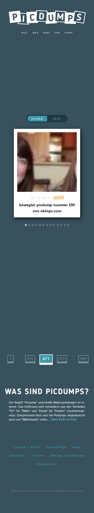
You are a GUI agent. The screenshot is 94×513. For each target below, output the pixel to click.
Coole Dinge (56, 447)
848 (83, 358)
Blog (76, 447)
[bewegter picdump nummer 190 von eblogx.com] (47, 173)
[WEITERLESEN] (64, 419)
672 (62, 358)
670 (30, 358)
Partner (38, 455)
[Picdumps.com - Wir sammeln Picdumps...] (47, 16)
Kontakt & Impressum (67, 455)
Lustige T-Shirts (27, 447)
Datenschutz (47, 464)
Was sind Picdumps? (47, 392)
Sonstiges (17, 455)
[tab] (26, 225)
